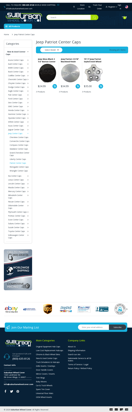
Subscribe (118, 327)
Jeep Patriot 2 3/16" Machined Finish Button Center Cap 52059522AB (70, 60)
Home (6, 34)
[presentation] (5, 309)
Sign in (119, 7)
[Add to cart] (54, 86)
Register (111, 7)
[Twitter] (11, 392)
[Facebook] (5, 392)
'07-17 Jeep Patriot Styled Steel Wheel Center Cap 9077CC (92, 60)
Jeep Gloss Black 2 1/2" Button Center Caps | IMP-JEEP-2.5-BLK (47, 60)
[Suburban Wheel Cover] (23, 17)
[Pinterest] (17, 392)
